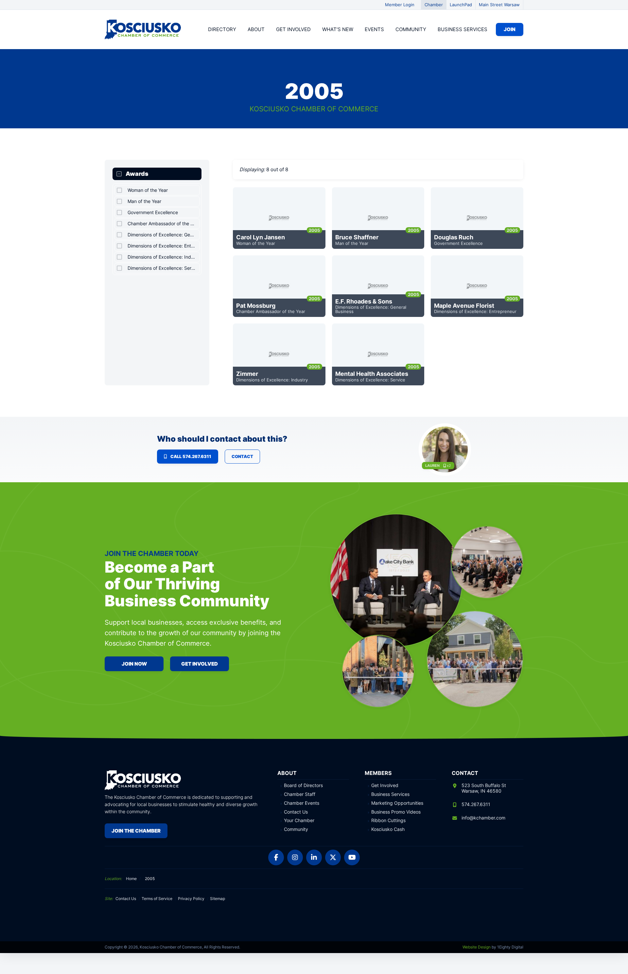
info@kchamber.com (483, 817)
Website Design (476, 947)
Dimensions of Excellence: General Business (370, 309)
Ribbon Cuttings (388, 820)
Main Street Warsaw (499, 4)
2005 (314, 230)
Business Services (462, 29)
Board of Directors (303, 785)
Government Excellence (458, 243)
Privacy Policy (191, 898)
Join (509, 29)
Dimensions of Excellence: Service (370, 379)
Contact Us (296, 812)
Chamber (434, 4)
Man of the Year (351, 243)
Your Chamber (299, 820)
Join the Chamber (136, 831)
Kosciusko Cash (388, 829)
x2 (449, 465)
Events (374, 29)
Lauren (432, 465)
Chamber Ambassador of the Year (270, 311)
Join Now (134, 664)
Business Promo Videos (396, 812)
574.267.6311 (476, 804)
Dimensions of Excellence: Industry (272, 379)
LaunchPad (461, 4)
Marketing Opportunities (397, 803)
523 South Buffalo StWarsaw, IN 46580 (484, 788)
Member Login (399, 4)
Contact (242, 456)
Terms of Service (157, 898)
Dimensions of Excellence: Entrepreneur (475, 311)
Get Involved (293, 29)
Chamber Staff (299, 794)
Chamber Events (301, 803)
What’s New (337, 29)
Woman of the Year (255, 243)
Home (131, 878)
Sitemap (217, 898)
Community (410, 29)
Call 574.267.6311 (190, 456)
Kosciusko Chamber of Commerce (144, 29)
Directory (222, 29)
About (256, 29)
